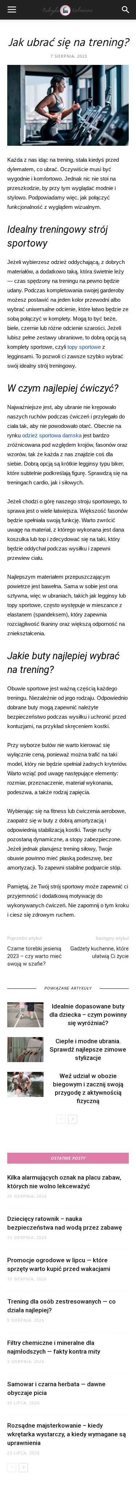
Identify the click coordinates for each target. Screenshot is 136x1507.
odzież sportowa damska (52, 435)
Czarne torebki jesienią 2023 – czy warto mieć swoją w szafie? (34, 956)
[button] (126, 10)
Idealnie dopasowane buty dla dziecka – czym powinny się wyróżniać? (88, 1015)
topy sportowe (84, 347)
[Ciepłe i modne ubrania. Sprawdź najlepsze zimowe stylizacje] (25, 1049)
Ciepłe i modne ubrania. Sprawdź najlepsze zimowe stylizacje (88, 1049)
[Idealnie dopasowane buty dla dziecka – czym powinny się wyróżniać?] (25, 1014)
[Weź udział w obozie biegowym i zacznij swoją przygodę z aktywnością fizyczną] (25, 1084)
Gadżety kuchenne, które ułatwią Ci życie (99, 952)
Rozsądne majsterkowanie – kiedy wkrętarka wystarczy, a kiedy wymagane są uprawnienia (66, 1434)
